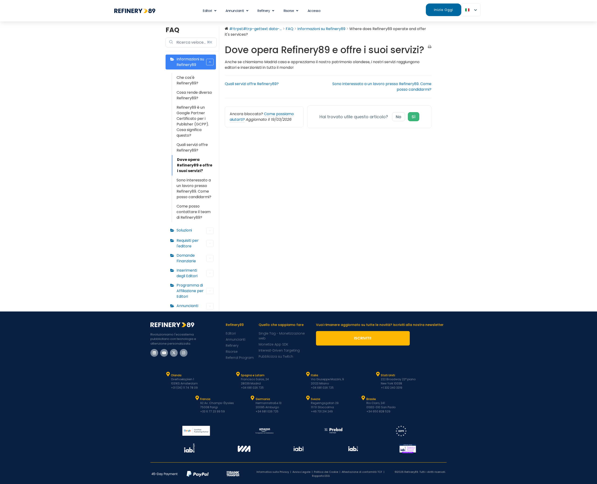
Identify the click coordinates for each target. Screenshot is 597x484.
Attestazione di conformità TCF (362, 472)
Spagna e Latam (252, 375)
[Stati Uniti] (377, 374)
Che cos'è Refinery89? (187, 80)
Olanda (176, 375)
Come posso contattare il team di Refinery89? (194, 212)
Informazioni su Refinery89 (190, 61)
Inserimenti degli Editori (187, 273)
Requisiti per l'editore (188, 243)
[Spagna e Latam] (238, 374)
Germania (263, 399)
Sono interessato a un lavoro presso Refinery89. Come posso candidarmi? (194, 188)
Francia (205, 399)
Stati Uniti (388, 375)
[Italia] (307, 374)
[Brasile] (363, 398)
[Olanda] (168, 374)
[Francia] (197, 398)
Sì (414, 117)
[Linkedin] (154, 353)
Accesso (314, 10)
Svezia (315, 399)
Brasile (371, 399)
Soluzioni (184, 230)
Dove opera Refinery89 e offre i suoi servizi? (194, 165)
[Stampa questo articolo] (429, 47)
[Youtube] (164, 353)
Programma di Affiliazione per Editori (190, 291)
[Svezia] (307, 398)
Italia (314, 375)
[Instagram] (183, 353)
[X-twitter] (174, 353)
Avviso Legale (301, 472)
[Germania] (252, 398)
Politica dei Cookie (326, 472)
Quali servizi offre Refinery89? (192, 147)
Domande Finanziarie (186, 258)
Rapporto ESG (321, 476)
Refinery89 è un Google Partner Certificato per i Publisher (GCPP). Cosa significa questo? (193, 121)
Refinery (263, 10)
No (398, 117)
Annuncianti (235, 10)
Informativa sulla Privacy (273, 472)
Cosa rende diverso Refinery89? (194, 95)
